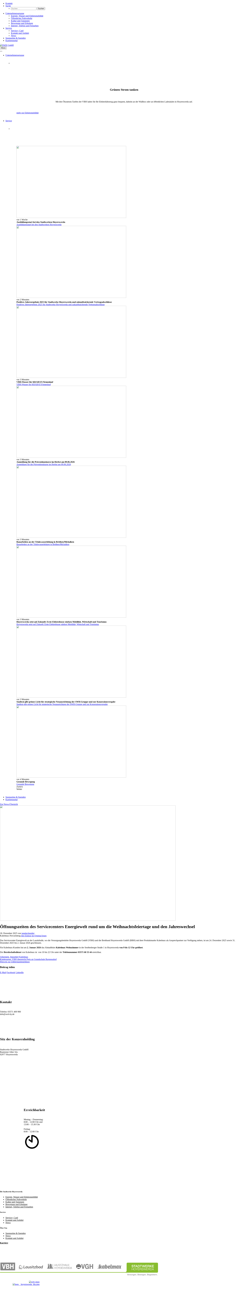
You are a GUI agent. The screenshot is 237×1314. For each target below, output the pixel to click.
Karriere (4, 1243)
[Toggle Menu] (1, 51)
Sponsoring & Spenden (15, 38)
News (13, 35)
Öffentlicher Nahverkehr (21, 18)
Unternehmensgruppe (14, 13)
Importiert (14, 957)
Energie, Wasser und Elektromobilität (27, 16)
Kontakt (8, 3)
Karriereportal (11, 40)
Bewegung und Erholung (22, 23)
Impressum (10, 1308)
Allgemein (4, 957)
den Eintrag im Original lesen (33, 936)
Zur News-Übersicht (9, 804)
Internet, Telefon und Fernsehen (25, 26)
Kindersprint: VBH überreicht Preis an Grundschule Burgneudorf (28, 959)
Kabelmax (23, 957)
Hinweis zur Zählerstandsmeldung (15, 962)
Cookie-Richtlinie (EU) (15, 1310)
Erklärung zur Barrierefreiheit (18, 1303)
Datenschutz (10, 1305)
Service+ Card (17, 30)
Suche (8, 6)
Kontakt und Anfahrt (20, 33)
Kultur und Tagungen (20, 21)
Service (8, 28)
